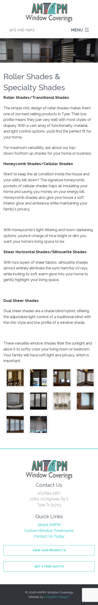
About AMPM (49, 525)
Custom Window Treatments (49, 530)
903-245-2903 (21, 29)
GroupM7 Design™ (57, 597)
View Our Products (49, 550)
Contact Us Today (49, 536)
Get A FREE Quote (49, 566)
